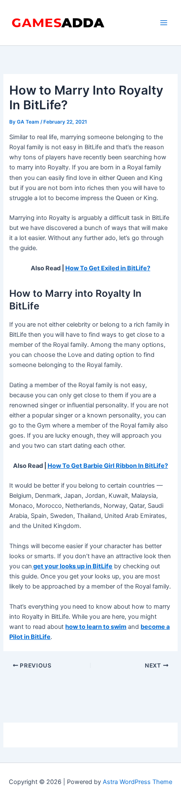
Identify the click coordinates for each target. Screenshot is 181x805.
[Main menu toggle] (164, 23)
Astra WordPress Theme (137, 782)
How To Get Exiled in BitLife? (107, 268)
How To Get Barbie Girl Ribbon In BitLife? (108, 466)
